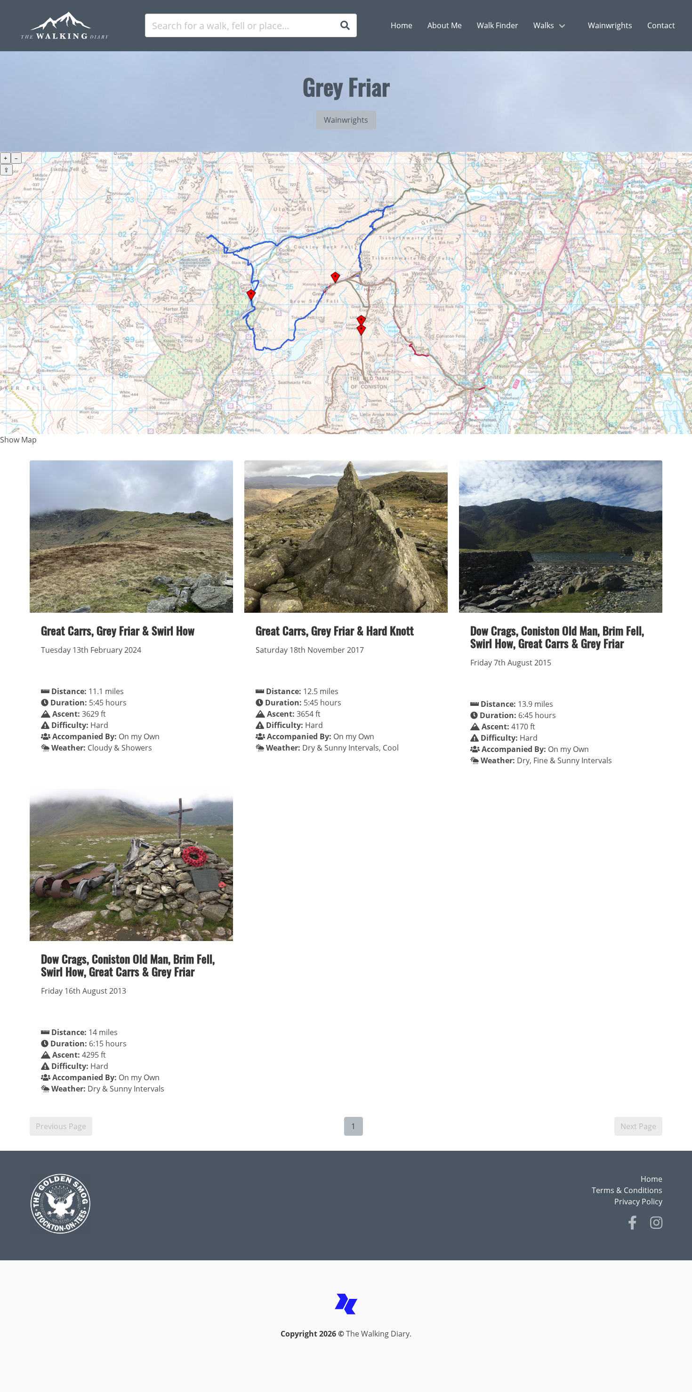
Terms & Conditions (627, 1190)
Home (651, 1179)
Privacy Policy (638, 1201)
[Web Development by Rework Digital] (346, 1322)
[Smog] (185, 1203)
